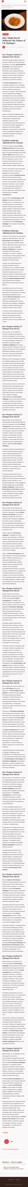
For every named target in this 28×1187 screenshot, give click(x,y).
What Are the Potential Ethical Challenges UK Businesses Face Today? (13, 1167)
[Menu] (25, 1)
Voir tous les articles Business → (11, 1149)
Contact (18, 1179)
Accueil (3, 5)
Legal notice (11, 1179)
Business (8, 5)
